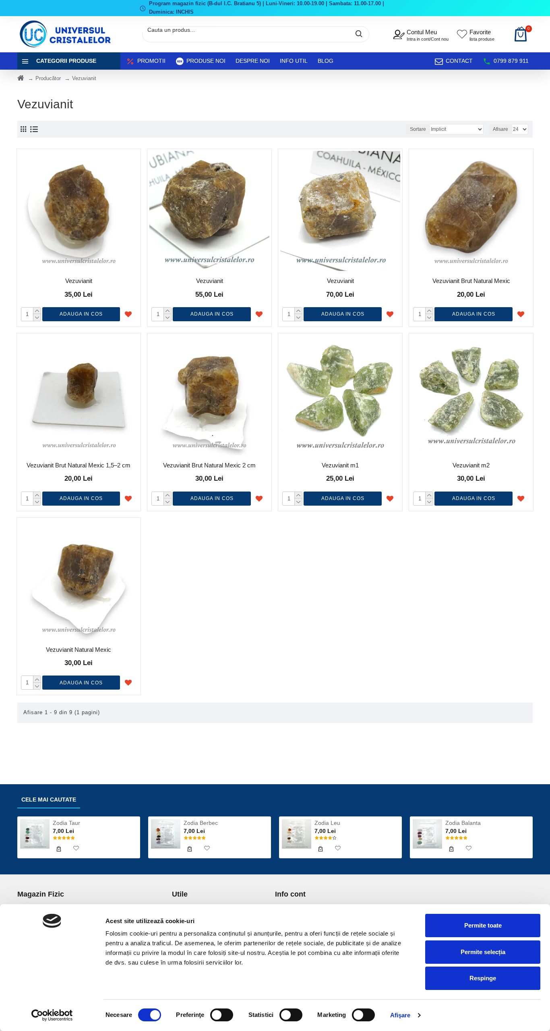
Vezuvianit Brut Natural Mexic (471, 280)
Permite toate (483, 925)
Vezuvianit (78, 280)
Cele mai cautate (48, 799)
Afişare (400, 1015)
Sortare (418, 129)
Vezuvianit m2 (471, 465)
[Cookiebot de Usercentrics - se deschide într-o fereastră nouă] (52, 1015)
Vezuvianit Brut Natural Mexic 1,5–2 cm (78, 465)
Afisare (500, 129)
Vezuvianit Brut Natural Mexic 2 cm (209, 465)
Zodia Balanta (463, 823)
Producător (48, 78)
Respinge (482, 978)
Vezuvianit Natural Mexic (78, 649)
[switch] (221, 1014)
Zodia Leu (327, 823)
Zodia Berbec (201, 823)
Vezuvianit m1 (340, 465)
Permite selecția (483, 951)
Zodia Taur (66, 823)
